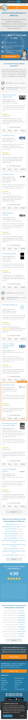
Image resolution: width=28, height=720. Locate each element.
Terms (16, 687)
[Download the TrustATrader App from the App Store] (19, 699)
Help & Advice (4, 682)
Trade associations (19, 678)
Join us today (13, 657)
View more (14, 512)
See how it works (14, 671)
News (2, 687)
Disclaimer (17, 684)
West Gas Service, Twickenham (10, 584)
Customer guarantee (20, 689)
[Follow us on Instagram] (14, 694)
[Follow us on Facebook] (7, 694)
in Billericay (14, 524)
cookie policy (6, 712)
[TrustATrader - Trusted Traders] (4, 6)
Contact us (3, 684)
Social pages (4, 689)
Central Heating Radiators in (14, 610)
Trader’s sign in (23, 4)
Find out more (13, 89)
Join (17, 1)
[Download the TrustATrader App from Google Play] (9, 699)
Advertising (4, 680)
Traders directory (19, 682)
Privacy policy (18, 680)
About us (3, 678)
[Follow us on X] (10, 694)
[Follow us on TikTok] (20, 694)
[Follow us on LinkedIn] (17, 694)
